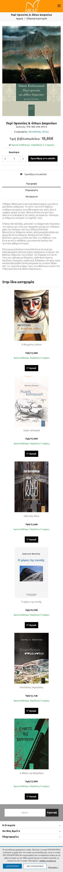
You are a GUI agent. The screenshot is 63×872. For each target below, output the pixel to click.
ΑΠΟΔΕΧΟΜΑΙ (12, 866)
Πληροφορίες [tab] (31, 190)
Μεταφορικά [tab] (32, 196)
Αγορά (32, 368)
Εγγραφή (52, 812)
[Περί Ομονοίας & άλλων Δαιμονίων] (31, 71)
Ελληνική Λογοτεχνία (36, 18)
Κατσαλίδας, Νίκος (39, 132)
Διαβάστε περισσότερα (47, 861)
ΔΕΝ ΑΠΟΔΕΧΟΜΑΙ (35, 866)
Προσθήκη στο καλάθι (43, 158)
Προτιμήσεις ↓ (53, 867)
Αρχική (19, 18)
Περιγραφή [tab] (31, 183)
